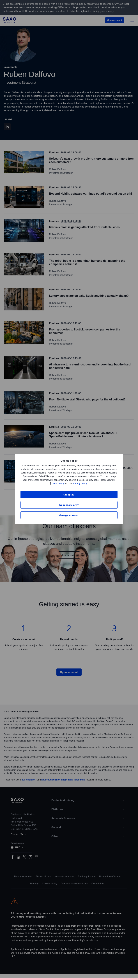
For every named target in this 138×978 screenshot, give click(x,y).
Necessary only (69, 504)
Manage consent (69, 515)
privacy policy (88, 483)
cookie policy (65, 483)
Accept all (69, 494)
